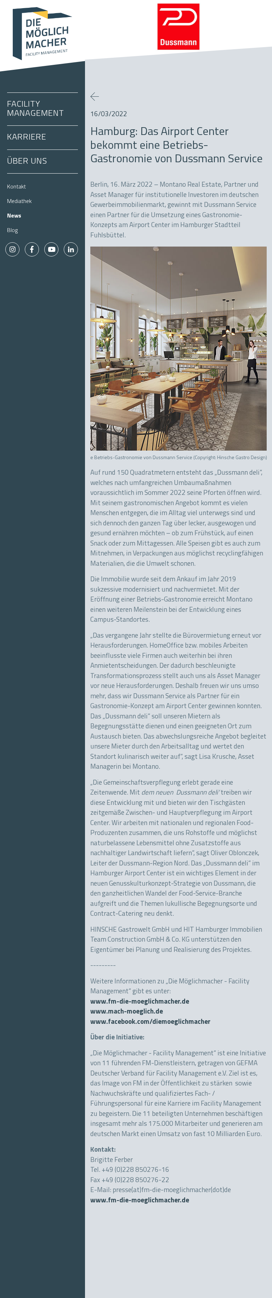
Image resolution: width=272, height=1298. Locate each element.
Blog (12, 230)
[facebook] (32, 249)
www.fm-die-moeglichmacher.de (139, 1002)
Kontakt (16, 187)
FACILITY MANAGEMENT (35, 109)
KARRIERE (26, 137)
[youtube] (51, 249)
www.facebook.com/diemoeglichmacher (150, 1022)
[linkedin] (71, 249)
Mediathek (19, 201)
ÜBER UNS (27, 161)
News (14, 216)
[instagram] (12, 249)
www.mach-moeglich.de (126, 1012)
